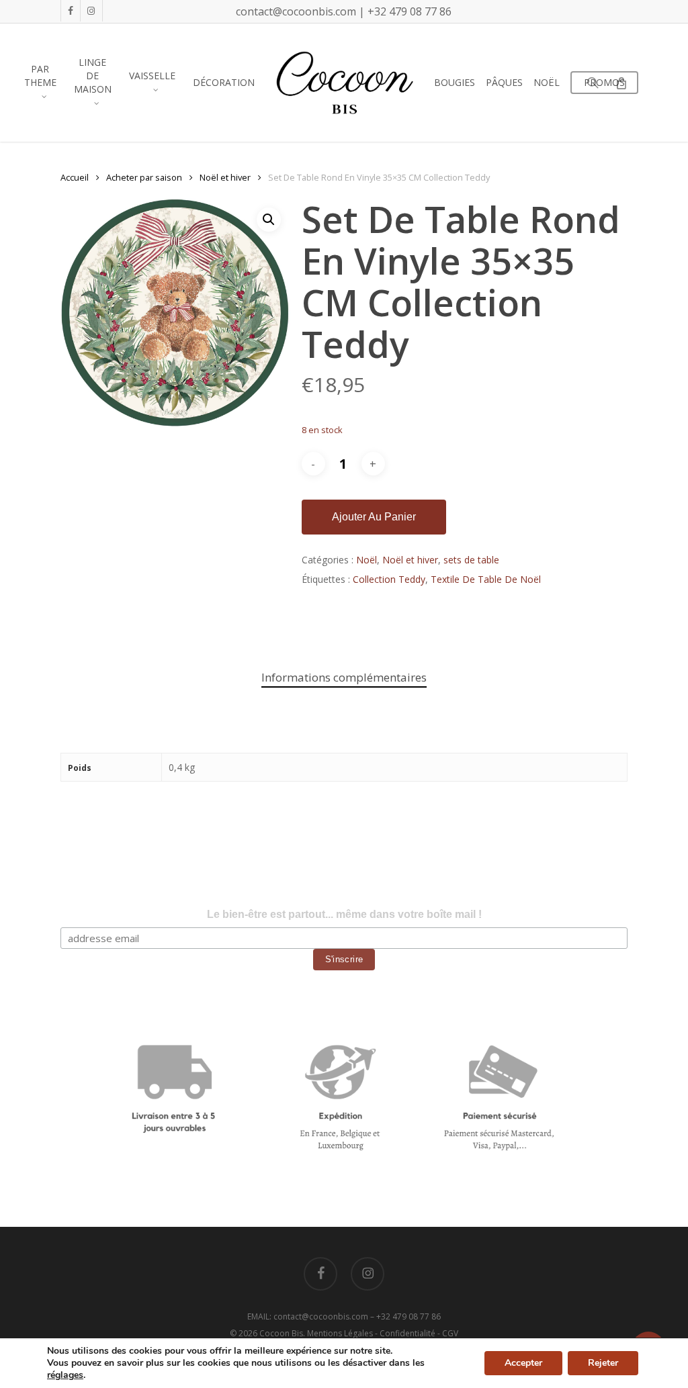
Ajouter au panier (374, 516)
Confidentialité (407, 1333)
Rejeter (603, 1362)
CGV (450, 1333)
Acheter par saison (144, 177)
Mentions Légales (340, 1333)
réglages (65, 1375)
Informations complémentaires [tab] (344, 677)
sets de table (471, 559)
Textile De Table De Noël (486, 579)
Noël (366, 559)
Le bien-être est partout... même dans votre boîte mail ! (344, 914)
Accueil (74, 177)
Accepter (523, 1362)
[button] (269, 219)
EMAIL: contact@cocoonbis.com (308, 1316)
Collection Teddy (389, 579)
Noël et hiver (225, 177)
